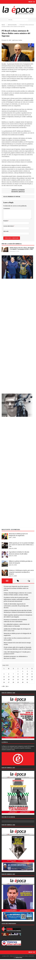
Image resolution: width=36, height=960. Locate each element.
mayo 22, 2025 (7, 40)
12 (4, 677)
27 (8, 682)
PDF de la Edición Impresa (12, 243)
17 (27, 677)
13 (8, 677)
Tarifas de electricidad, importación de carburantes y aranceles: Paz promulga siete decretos (16, 605)
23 (22, 679)
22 (18, 679)
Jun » (7, 686)
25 (32, 679)
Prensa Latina (18, 40)
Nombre (5, 221)
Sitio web (5, 231)
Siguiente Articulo (18, 191)
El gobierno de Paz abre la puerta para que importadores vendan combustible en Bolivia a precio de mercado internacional (17, 599)
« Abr (3, 686)
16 (22, 677)
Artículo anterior (18, 190)
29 (18, 682)
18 (32, 677)
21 (13, 679)
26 (4, 682)
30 (22, 682)
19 (4, 679)
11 (32, 674)
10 (27, 674)
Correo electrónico (8, 226)
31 (27, 682)
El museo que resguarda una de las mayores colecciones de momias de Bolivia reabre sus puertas (16, 588)
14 (13, 677)
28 (13, 682)
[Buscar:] (18, 20)
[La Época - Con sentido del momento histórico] (18, 10)
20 (8, 679)
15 (18, 677)
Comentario (6, 208)
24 (27, 679)
